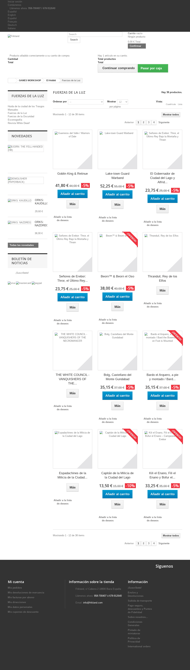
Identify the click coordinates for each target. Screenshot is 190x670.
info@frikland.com (93, 602)
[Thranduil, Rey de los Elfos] (162, 252)
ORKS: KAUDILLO (42, 201)
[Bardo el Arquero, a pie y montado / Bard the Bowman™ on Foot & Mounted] (162, 350)
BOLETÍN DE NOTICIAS (22, 261)
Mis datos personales (20, 607)
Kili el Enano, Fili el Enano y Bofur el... (162, 475)
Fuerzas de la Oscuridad (21, 116)
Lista (180, 104)
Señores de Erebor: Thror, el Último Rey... (72, 278)
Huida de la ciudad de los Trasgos (26, 106)
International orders (139, 646)
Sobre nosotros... (138, 617)
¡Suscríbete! (22, 272)
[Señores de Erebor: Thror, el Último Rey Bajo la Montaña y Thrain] (72, 252)
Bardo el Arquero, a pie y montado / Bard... (162, 377)
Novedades (22, 136)
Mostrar (111, 101)
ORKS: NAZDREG (41, 223)
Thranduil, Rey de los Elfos (162, 278)
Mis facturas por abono (21, 597)
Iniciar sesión (15, 1)
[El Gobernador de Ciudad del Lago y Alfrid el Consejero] (162, 149)
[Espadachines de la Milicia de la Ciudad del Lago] (72, 449)
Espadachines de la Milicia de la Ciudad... (72, 475)
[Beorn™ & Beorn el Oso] (117, 252)
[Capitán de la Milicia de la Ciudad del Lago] (117, 449)
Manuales (13, 109)
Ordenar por (60, 101)
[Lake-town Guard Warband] (117, 149)
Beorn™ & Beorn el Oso (117, 276)
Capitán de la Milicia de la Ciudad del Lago (117, 475)
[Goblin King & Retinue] (72, 149)
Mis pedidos (15, 587)
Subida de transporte (140, 600)
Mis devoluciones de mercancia (26, 592)
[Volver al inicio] (11, 80)
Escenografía (15, 119)
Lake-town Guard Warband (117, 176)
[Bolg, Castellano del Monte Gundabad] (117, 350)
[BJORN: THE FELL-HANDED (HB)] (26, 148)
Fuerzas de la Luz (17, 113)
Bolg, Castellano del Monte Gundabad (117, 377)
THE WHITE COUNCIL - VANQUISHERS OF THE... (72, 379)
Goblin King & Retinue (72, 173)
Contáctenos (14, 5)
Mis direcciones (17, 602)
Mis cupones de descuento (23, 612)
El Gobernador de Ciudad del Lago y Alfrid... (162, 178)
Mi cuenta (16, 582)
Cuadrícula (171, 104)
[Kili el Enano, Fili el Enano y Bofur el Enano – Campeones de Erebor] (162, 449)
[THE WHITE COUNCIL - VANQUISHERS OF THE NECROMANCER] (72, 350)
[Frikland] (35, 40)
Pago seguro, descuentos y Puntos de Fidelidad (140, 609)
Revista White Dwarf (19, 123)
